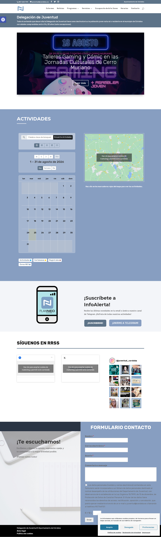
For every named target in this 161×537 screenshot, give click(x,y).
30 (71, 233)
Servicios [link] (86, 8)
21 (57, 221)
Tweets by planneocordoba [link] (80, 368)
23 (71, 221)
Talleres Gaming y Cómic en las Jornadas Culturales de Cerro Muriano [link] (80, 62)
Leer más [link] (80, 83)
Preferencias (148, 527)
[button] (114, 370)
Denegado (128, 527)
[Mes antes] (41, 157)
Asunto (89, 456)
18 (35, 221)
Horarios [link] (124, 8)
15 (64, 209)
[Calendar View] (36, 145)
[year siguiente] (50, 157)
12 (91, 89)
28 (57, 233)
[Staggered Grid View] (52, 145)
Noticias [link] (60, 8)
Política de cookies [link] (114, 532)
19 (42, 221)
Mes (40, 168)
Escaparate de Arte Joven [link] (106, 8)
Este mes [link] (50, 8)
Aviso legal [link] (21, 531)
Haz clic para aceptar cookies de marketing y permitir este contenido (114, 157)
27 (49, 233)
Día (54, 168)
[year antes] (36, 157)
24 (28, 233)
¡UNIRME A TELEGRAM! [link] (125, 323)
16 (71, 209)
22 (64, 221)
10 (87, 89)
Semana (47, 168)
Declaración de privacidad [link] (131, 532)
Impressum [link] (146, 532)
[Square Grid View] (41, 145)
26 (42, 233)
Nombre (89, 436)
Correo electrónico (95, 446)
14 (57, 209)
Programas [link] (72, 8)
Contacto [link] (135, 8)
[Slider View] (57, 145)
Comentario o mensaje (96, 465)
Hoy (57, 157)
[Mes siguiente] (46, 157)
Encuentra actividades (63, 137)
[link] (3, 20)
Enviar (89, 520)
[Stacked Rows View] (47, 145)
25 (35, 233)
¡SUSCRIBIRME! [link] (95, 323)
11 (89, 89)
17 (28, 221)
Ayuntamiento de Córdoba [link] (134, 2)
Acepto (109, 527)
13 (49, 209)
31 (28, 244)
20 (49, 221)
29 (64, 233)
